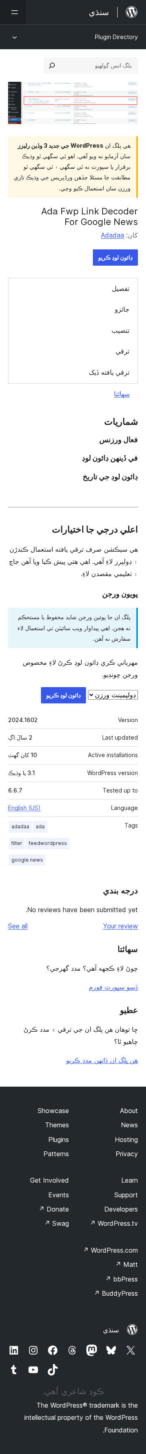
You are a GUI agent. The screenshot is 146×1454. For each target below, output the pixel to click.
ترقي (122, 351)
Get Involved (49, 1180)
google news (27, 860)
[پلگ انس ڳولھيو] (52, 65)
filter (16, 843)
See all (18, 926)
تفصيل (120, 288)
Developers (121, 1209)
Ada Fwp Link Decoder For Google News (89, 216)
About (129, 1111)
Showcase (53, 1111)
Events (58, 1195)
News (129, 1125)
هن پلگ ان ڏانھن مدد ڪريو (102, 1060)
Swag (56, 1223)
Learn (129, 1180)
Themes (57, 1125)
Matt (126, 1264)
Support (126, 1195)
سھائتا (122, 394)
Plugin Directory (116, 36)
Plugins (58, 1139)
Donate (54, 1209)
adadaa (20, 826)
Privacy (127, 1154)
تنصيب (120, 330)
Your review (120, 926)
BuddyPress (116, 1293)
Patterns (56, 1154)
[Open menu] (13, 12)
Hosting (126, 1139)
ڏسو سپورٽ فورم (113, 987)
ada (40, 826)
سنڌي (111, 1330)
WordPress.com (110, 1250)
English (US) (24, 807)
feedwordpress (48, 843)
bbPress (121, 1279)
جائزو (122, 309)
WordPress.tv (114, 1223)
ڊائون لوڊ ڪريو (115, 257)
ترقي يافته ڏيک (109, 372)
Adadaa (112, 235)
